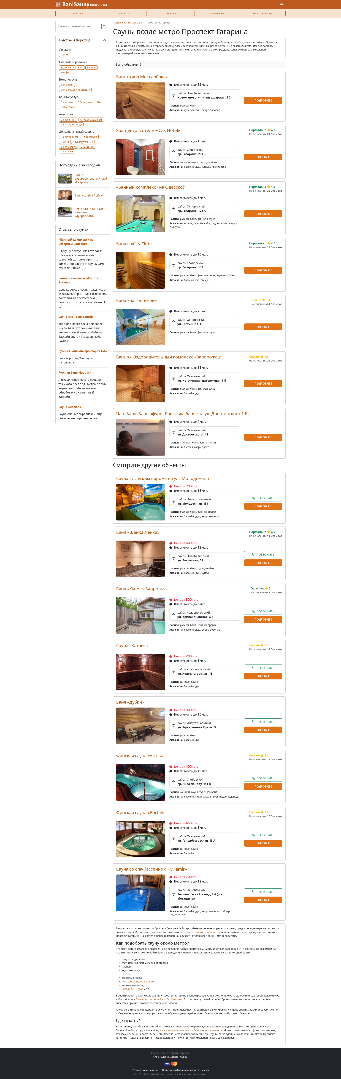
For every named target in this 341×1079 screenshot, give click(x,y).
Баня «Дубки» (130, 702)
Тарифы (205, 1070)
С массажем (68, 107)
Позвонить (265, 498)
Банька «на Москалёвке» (142, 76)
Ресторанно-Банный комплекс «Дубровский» (89, 212)
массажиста (215, 1030)
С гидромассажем (91, 119)
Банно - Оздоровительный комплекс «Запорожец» (169, 357)
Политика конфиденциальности (179, 1070)
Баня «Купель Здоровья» (142, 589)
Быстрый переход (74, 40)
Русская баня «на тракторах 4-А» (82, 351)
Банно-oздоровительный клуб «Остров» (91, 178)
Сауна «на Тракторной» (76, 317)
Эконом (91, 67)
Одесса (164, 1056)
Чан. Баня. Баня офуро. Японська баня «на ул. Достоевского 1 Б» (183, 413)
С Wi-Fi (65, 141)
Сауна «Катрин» (132, 645)
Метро (123, 13)
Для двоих (67, 84)
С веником (67, 102)
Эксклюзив (67, 67)
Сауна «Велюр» (69, 407)
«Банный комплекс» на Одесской (150, 187)
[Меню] (282, 4)
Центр (64, 55)
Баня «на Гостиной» (136, 300)
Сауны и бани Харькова (127, 22)
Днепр (174, 1056)
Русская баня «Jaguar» (74, 372)
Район (77, 13)
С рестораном (69, 137)
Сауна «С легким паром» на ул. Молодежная (162, 478)
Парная (169, 13)
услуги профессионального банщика (182, 1030)
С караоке (67, 151)
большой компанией (148, 999)
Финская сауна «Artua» (139, 756)
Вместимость (262, 13)
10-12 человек (174, 999)
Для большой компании (75, 89)
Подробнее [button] (263, 100)
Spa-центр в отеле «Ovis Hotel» (148, 130)
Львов (183, 1056)
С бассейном (68, 119)
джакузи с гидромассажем (138, 981)
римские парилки (204, 932)
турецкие (185, 932)
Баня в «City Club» (134, 243)
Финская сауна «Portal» (140, 812)
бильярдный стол (132, 989)
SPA (98, 102)
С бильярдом (69, 146)
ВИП (80, 67)
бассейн (127, 974)
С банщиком (85, 102)
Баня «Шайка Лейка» (137, 532)
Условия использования (145, 1070)
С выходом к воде (71, 124)
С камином (87, 146)
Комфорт (66, 72)
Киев (156, 1056)
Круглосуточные (83, 141)
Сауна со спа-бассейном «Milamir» (151, 869)
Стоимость (216, 13)
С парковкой (89, 137)
